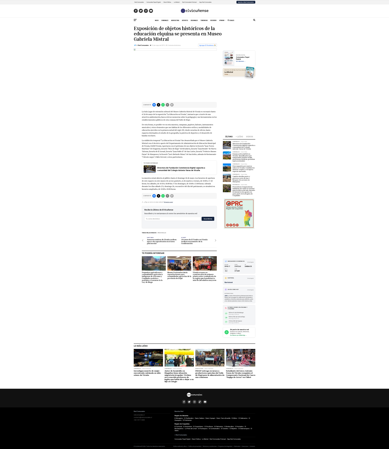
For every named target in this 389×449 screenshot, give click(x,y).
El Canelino (224, 428)
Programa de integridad (225, 446)
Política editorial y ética (180, 446)
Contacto (252, 446)
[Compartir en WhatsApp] (163, 105)
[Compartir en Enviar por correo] (167, 105)
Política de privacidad (194, 446)
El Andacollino (229, 426)
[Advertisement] (239, 91)
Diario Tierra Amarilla (223, 418)
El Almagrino (179, 418)
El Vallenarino (243, 418)
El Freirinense (187, 420)
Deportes (185, 20)
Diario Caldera (199, 418)
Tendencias (204, 20)
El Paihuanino (218, 426)
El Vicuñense (209, 426)
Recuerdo (213, 20)
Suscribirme (208, 219)
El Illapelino (233, 428)
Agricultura (175, 20)
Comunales (164, 20)
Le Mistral (177, 2)
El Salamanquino (244, 428)
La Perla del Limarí (191, 428)
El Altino (234, 418)
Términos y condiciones (210, 446)
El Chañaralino (189, 418)
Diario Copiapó (210, 418)
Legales (231, 20)
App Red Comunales (205, 2)
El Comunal (178, 426)
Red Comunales (139, 2)
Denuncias (245, 446)
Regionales (194, 20)
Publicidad (237, 446)
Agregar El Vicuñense (206, 45)
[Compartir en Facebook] (154, 105)
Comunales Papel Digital (153, 2)
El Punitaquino (203, 428)
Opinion (221, 20)
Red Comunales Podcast (189, 2)
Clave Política (167, 2)
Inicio (157, 20)
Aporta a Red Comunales (246, 2)
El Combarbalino (214, 428)
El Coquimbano (198, 426)
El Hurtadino (239, 426)
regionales (162, 233)
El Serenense (187, 426)
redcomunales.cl (139, 415)
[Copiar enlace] (172, 105)
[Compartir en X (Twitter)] (158, 105)
